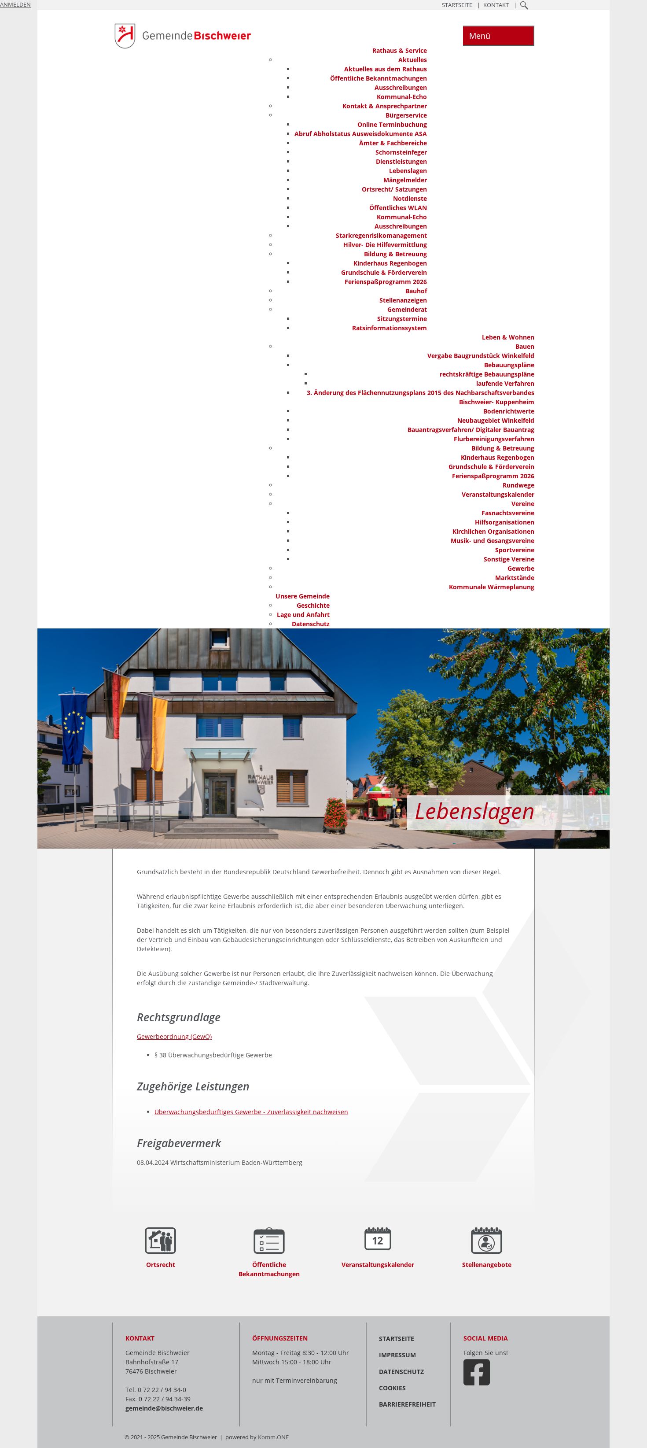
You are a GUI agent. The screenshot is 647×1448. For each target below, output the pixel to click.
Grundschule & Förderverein (384, 272)
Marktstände (514, 577)
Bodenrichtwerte (508, 411)
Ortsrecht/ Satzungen (394, 189)
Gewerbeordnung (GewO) (174, 1036)
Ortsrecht (160, 1264)
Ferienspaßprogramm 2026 (386, 281)
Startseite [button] (457, 5)
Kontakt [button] (496, 5)
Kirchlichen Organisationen (493, 531)
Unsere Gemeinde (303, 596)
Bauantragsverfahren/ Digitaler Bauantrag (471, 429)
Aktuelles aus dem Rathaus (385, 69)
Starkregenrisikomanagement (381, 235)
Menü (479, 35)
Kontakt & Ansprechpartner (384, 106)
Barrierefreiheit (407, 1404)
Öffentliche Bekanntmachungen (378, 78)
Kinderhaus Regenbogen (390, 263)
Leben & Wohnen (508, 337)
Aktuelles (412, 59)
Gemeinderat (407, 309)
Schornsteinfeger (401, 152)
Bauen (524, 346)
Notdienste (410, 198)
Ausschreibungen (401, 87)
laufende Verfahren (505, 383)
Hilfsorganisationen (504, 522)
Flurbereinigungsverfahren (494, 439)
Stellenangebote (486, 1264)
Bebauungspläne (509, 365)
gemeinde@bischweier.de (164, 1408)
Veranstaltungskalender (498, 494)
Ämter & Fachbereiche (393, 143)
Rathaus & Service (399, 50)
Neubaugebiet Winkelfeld (495, 420)
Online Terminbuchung (392, 124)
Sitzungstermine (402, 318)
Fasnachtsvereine (508, 513)
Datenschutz (311, 624)
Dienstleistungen (401, 161)
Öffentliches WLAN (398, 207)
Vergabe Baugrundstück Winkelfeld (480, 355)
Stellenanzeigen (403, 300)
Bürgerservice (406, 115)
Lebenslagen (408, 170)
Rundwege (518, 485)
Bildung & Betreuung (395, 254)
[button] (524, 5)
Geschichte (313, 605)
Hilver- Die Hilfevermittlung (385, 244)
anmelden (15, 4)
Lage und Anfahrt (303, 614)
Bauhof (416, 291)
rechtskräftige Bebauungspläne (487, 374)
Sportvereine (514, 550)
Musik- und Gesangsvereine (492, 540)
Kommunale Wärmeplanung (491, 587)
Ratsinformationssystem (389, 328)
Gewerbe (520, 568)
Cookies (392, 1388)
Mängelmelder (405, 180)
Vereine (522, 503)
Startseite (396, 1338)
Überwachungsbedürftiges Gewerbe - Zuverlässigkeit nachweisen (251, 1112)
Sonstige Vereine (509, 559)
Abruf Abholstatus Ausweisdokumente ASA (360, 133)
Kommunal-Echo (402, 96)
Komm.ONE (273, 1437)
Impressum (397, 1355)
